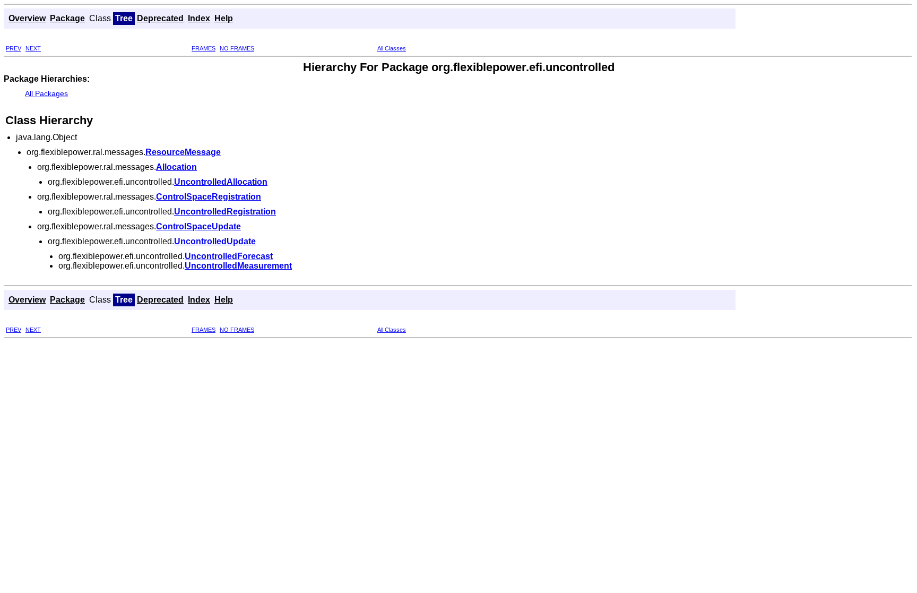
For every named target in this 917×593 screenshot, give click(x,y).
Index (199, 18)
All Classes (391, 48)
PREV (13, 48)
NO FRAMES (237, 48)
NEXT (33, 48)
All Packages (46, 93)
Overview (27, 18)
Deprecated (160, 18)
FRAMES (203, 48)
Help (223, 18)
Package (67, 18)
